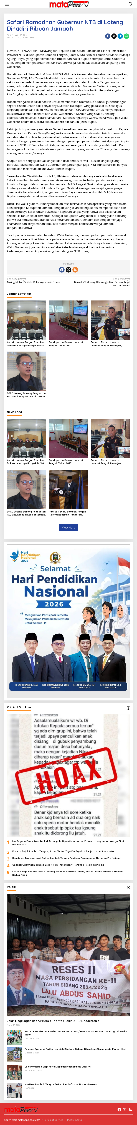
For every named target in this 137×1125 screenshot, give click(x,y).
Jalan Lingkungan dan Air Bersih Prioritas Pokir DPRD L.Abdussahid (53, 1021)
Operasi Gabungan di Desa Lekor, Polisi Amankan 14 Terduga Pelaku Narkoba (58, 864)
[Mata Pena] (69, 4)
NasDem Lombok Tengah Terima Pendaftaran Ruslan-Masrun (61, 1084)
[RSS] (75, 270)
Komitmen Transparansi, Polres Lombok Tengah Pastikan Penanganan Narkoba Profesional (66, 858)
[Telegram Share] (120, 36)
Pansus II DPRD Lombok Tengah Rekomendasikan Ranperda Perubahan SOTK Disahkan (67, 513)
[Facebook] (62, 270)
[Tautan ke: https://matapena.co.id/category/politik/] (128, 887)
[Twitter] (68, 270)
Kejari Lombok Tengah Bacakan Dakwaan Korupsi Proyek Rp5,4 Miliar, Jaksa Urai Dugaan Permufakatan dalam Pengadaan (25, 344)
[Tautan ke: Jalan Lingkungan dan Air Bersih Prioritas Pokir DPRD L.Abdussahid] (68, 955)
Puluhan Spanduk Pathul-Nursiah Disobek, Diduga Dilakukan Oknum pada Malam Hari (75, 1049)
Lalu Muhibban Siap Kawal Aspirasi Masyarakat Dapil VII (58, 1066)
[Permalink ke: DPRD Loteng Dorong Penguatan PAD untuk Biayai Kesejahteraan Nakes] (26, 370)
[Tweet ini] (114, 36)
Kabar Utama (13, 37)
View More (68, 527)
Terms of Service (53, 1119)
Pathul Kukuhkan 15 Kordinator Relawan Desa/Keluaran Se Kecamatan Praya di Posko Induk (76, 1033)
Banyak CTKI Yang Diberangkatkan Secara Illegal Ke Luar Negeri (102, 282)
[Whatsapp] (126, 36)
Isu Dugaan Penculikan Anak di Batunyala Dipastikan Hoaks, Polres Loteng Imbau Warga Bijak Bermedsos (68, 843)
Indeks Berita (74, 1119)
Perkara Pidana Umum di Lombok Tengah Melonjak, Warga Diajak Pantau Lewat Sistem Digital (107, 344)
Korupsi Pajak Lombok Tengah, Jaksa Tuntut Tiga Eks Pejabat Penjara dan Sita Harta (63, 851)
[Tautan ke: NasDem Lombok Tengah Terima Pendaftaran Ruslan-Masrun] (14, 1090)
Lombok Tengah (28, 37)
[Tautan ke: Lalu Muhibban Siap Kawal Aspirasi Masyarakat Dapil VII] (14, 1072)
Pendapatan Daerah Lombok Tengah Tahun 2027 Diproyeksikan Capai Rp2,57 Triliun (66, 344)
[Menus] (7, 4)
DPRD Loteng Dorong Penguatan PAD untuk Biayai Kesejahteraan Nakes (26, 395)
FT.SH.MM (62, 74)
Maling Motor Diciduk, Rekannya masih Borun (33, 280)
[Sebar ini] (107, 36)
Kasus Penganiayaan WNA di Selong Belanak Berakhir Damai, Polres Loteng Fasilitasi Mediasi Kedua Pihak (67, 873)
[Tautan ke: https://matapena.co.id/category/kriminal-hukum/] (128, 708)
